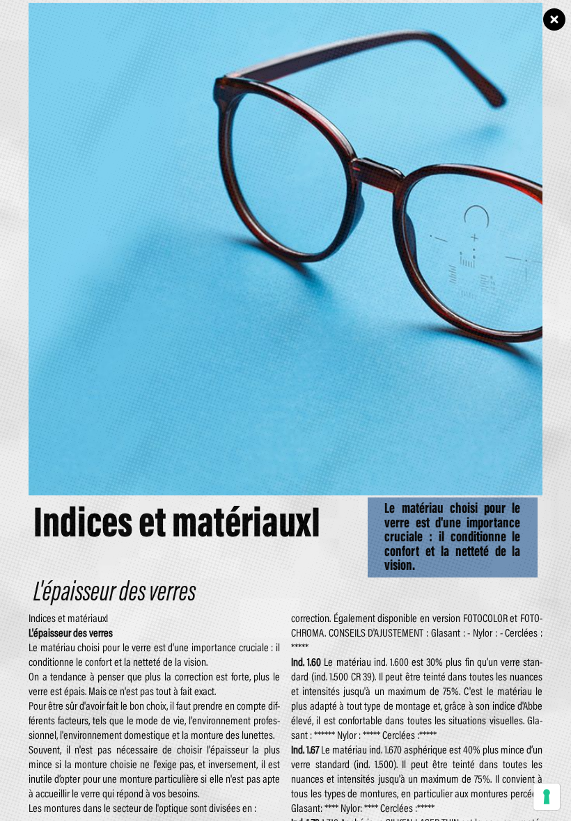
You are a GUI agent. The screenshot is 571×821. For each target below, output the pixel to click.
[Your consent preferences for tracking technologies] (546, 796)
